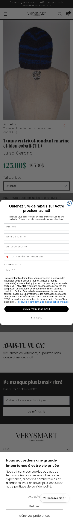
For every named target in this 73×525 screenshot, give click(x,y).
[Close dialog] (69, 203)
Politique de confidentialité (30, 302)
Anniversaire (12, 264)
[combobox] (9, 256)
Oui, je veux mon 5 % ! (36, 309)
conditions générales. (58, 302)
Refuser (34, 506)
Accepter (34, 496)
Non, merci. (36, 318)
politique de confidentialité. (33, 486)
